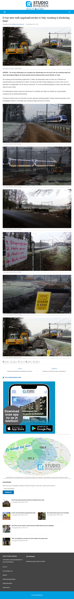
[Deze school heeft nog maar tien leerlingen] (42, 519)
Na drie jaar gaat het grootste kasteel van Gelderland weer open (28, 500)
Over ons (5, 567)
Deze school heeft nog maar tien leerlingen (58, 513)
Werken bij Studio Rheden (9, 579)
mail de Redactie (9, 562)
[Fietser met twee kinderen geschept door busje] (6, 519)
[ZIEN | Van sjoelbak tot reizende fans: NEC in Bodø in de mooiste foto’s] (6, 545)
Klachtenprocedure (7, 583)
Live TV (31, 9)
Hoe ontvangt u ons (7, 571)
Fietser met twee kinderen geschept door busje (23, 513)
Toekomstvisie (6, 587)
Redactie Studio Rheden (18, 24)
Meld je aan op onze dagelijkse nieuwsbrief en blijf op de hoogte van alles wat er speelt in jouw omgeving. (29, 485)
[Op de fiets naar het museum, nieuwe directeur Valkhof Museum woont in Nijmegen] (6, 532)
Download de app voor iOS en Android (35, 561)
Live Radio (39, 9)
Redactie (5, 575)
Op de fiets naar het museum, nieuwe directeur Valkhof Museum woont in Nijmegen (33, 525)
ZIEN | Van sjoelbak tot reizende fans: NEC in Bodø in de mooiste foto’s (29, 538)
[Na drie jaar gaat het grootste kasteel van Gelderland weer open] (6, 506)
